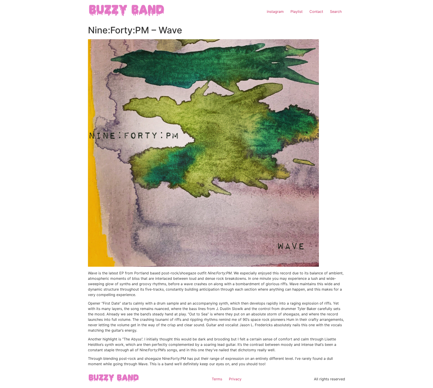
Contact (316, 11)
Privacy (235, 379)
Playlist (296, 11)
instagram (275, 11)
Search (336, 11)
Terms (217, 379)
